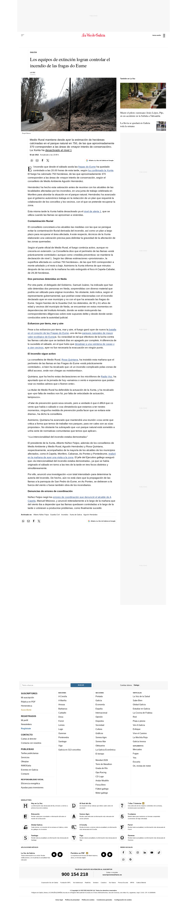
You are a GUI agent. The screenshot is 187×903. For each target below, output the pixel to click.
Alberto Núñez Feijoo (41, 515)
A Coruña (62, 696)
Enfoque (136, 729)
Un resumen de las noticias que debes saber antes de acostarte (96, 805)
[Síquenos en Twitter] (130, 852)
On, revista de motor (142, 766)
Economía (100, 704)
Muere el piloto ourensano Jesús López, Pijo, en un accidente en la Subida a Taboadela (142, 114)
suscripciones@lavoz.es (112, 875)
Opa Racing (101, 772)
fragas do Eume (87, 166)
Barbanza (62, 709)
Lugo (60, 729)
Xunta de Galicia (76, 515)
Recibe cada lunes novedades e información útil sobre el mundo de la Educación (48, 816)
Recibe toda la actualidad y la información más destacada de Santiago (49, 838)
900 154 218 (75, 874)
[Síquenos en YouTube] (152, 852)
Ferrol (61, 721)
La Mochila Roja (140, 737)
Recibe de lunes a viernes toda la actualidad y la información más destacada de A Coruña (98, 827)
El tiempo (100, 754)
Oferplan (25, 761)
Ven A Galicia (139, 725)
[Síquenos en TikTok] (159, 852)
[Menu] (22, 35)
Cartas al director (28, 739)
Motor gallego (102, 793)
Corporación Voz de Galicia (49, 882)
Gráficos (99, 733)
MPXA (132, 882)
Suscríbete (26, 710)
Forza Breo (101, 785)
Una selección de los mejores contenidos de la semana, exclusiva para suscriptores (145, 805)
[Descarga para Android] (60, 854)
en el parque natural (56, 143)
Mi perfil (24, 720)
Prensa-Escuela (123, 882)
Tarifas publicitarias (29, 753)
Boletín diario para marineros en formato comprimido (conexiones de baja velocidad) (144, 816)
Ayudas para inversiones (32, 787)
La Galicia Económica (105, 750)
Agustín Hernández (90, 515)
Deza (60, 717)
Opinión (99, 717)
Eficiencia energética (30, 783)
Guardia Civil (55, 515)
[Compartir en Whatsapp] (32, 160)
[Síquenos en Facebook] (123, 852)
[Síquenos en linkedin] (145, 852)
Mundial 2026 (102, 760)
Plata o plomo (139, 721)
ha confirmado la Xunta (100, 170)
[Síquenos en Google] (130, 860)
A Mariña (62, 700)
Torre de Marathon (104, 764)
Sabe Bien (137, 700)
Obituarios (100, 745)
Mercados (137, 749)
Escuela (136, 762)
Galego (136, 685)
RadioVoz (88, 882)
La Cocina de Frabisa (142, 713)
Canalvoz (104, 882)
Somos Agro (101, 737)
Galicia (99, 700)
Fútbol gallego (102, 789)
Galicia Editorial (141, 882)
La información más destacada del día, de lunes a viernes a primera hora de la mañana (49, 805)
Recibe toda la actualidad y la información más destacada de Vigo (98, 838)
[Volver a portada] (93, 35)
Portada (99, 696)
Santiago (62, 741)
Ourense (62, 733)
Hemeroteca (26, 706)
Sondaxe (95, 882)
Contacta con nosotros (31, 743)
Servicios (25, 757)
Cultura (99, 729)
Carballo (62, 713)
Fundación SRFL (65, 882)
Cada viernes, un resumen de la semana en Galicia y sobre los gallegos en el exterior (49, 827)
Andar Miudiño (102, 780)
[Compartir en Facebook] (42, 160)
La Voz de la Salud (141, 696)
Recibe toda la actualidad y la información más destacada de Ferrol (146, 827)
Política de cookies (88, 900)
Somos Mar (101, 741)
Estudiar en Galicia (141, 709)
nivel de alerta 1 (92, 211)
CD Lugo (100, 776)
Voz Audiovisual (78, 882)
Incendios (64, 515)
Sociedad (100, 725)
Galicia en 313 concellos (69, 750)
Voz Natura (112, 882)
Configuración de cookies (123, 900)
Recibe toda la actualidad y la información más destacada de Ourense (146, 838)
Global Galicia (139, 704)
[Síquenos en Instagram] (138, 852)
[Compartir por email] (37, 160)
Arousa (61, 704)
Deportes (100, 721)
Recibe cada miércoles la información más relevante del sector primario (97, 816)
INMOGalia (26, 766)
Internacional (101, 713)
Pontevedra (63, 737)
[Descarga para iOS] (54, 854)
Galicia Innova (139, 741)
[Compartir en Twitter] (48, 160)
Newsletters (26, 724)
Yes (134, 758)
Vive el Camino (140, 733)
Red (135, 717)
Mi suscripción (27, 697)
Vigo (60, 745)
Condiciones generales (104, 900)
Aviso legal (59, 900)
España (99, 709)
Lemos (61, 725)
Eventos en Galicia (29, 770)
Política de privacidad (72, 900)
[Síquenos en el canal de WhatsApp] (123, 860)
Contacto (25, 774)
